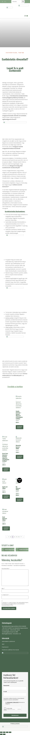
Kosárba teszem (19, 427)
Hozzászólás (6, 568)
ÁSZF (3, 644)
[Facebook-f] (2, 1)
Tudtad (21, 52)
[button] (1, 15)
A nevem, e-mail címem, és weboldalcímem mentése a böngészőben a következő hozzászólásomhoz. (15, 604)
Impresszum (5, 647)
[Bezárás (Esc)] (10, 732)
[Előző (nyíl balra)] (1, 734)
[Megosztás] (7, 732)
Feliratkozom (15, 715)
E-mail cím (5, 594)
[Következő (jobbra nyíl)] (4, 734)
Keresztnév (6, 685)
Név (3, 588)
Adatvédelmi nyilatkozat (8, 641)
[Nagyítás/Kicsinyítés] (1, 732)
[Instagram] (5, 1)
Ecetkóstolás (11, 52)
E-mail (5, 691)
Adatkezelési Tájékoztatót (13, 702)
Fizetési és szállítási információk (10, 650)
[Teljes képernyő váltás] (4, 732)
